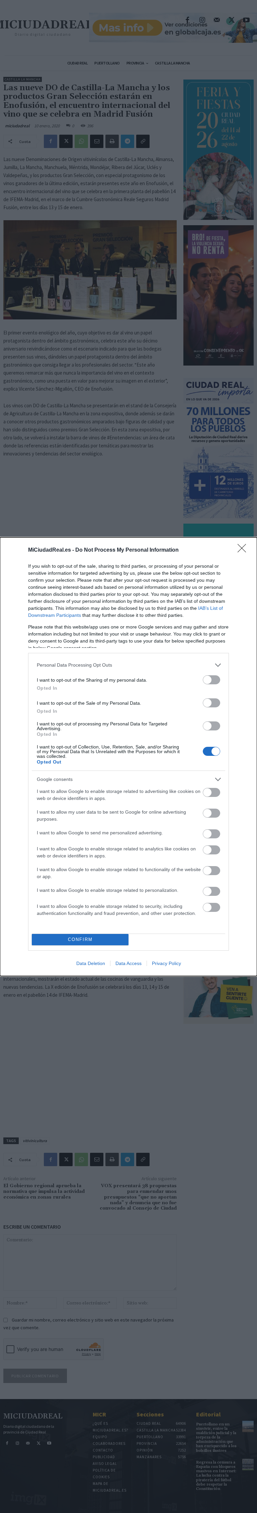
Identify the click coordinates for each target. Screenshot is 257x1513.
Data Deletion (90, 963)
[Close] (244, 550)
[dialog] (128, 756)
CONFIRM (80, 939)
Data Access (128, 963)
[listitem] (128, 665)
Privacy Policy (166, 963)
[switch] (211, 679)
